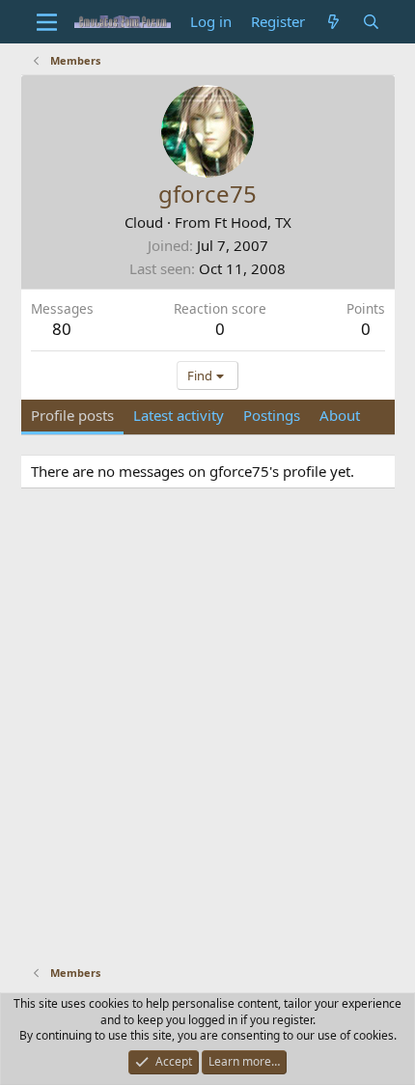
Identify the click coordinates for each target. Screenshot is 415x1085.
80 (61, 329)
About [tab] (339, 415)
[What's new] (333, 22)
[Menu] (47, 22)
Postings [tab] (271, 415)
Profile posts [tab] (72, 415)
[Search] (371, 22)
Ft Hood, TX (252, 222)
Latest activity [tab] (178, 415)
